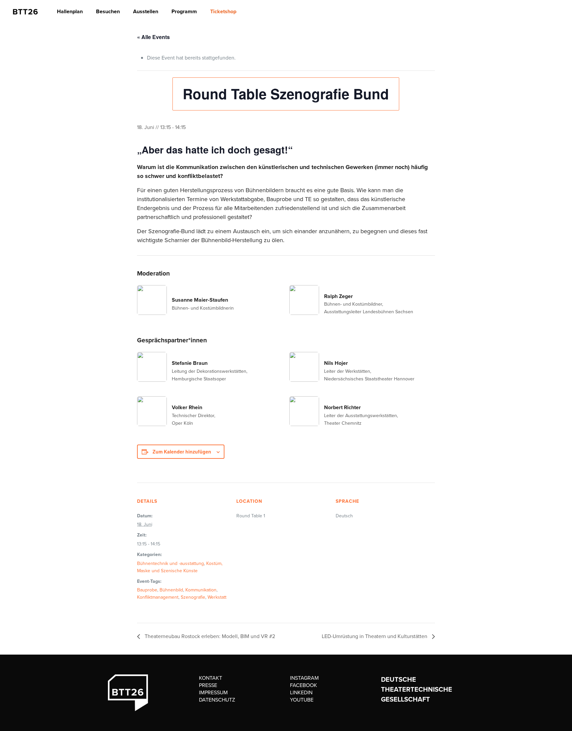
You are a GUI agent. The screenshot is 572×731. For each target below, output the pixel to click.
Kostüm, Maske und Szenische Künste (179, 567)
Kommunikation (200, 589)
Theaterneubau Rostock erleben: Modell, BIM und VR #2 (209, 636)
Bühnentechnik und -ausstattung (170, 563)
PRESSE (208, 685)
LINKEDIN (301, 692)
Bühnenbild (171, 589)
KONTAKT (210, 678)
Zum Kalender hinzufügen (182, 451)
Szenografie (193, 597)
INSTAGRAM (304, 678)
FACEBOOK (303, 685)
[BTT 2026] (25, 11)
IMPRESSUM (213, 692)
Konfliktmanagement (157, 597)
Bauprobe (147, 589)
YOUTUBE (301, 700)
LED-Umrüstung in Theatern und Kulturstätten (375, 636)
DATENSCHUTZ (217, 700)
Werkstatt (217, 597)
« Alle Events (153, 37)
